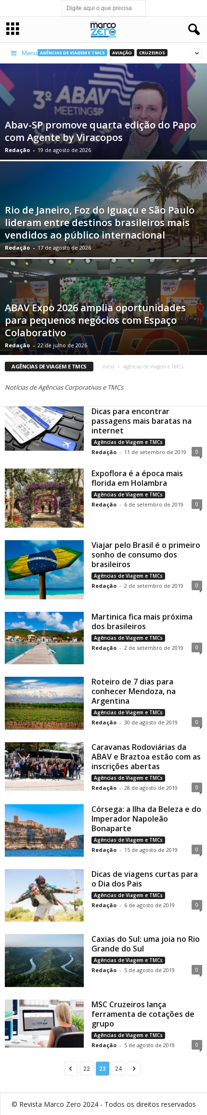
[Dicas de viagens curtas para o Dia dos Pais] (44, 895)
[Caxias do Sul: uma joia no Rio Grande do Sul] (44, 960)
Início (108, 366)
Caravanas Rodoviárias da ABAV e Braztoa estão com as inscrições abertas (146, 757)
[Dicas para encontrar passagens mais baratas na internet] (44, 428)
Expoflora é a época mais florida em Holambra (137, 478)
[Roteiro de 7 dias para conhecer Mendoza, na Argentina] (44, 703)
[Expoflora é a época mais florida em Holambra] (44, 498)
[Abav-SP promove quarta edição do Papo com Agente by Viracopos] (103, 132)
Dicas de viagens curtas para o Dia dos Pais (144, 879)
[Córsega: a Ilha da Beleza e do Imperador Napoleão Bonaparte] (44, 830)
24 (118, 1068)
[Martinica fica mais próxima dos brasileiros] (44, 638)
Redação (17, 149)
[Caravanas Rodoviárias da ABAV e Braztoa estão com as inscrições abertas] (44, 766)
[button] (192, 29)
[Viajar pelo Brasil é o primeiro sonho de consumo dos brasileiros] (44, 569)
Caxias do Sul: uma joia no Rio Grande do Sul (145, 944)
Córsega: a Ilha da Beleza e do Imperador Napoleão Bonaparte (146, 819)
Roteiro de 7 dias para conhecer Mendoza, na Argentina (133, 691)
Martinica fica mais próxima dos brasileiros (142, 621)
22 (86, 1068)
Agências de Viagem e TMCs (128, 442)
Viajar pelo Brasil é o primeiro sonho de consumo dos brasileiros (145, 555)
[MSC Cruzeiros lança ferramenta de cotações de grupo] (44, 1024)
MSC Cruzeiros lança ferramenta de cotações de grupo (142, 1014)
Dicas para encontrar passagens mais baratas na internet (141, 421)
